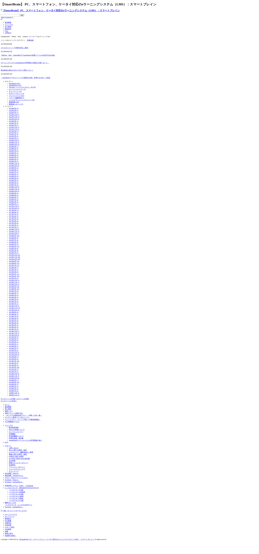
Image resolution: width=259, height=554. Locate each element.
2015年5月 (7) (13, 270)
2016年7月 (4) (13, 240)
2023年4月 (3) (13, 108)
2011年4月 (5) (13, 365)
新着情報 (30, 40)
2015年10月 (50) (14, 259)
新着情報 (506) (14, 102)
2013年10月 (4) (14, 310)
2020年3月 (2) (13, 157)
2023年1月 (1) (13, 113)
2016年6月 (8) (13, 242)
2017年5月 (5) (13, 219)
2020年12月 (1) (14, 140)
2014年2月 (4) (13, 302)
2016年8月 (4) (13, 238)
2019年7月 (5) (13, 172)
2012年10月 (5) (14, 336)
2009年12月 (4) (14, 393)
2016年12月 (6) (14, 229)
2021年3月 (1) (13, 136)
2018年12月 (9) (14, 187)
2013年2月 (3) (13, 327)
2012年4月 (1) (13, 346)
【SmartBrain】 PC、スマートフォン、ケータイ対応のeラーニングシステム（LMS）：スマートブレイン (56, 539)
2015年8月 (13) (14, 263)
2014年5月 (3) (13, 295)
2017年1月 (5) (13, 227)
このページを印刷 (22, 399)
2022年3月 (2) (13, 123)
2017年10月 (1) (14, 208)
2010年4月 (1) (13, 384)
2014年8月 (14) (14, 289)
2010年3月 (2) (13, 386)
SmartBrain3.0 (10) (15, 85)
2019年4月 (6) (13, 178)
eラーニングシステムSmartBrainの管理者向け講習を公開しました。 (25, 63)
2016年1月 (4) (13, 253)
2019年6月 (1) (13, 174)
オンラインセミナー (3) (17, 89)
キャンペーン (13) (15, 91)
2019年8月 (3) (13, 170)
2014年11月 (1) (14, 282)
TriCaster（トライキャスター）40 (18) (22, 87)
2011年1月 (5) (13, 372)
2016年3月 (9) (13, 248)
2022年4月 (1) (13, 121)
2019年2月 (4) (13, 183)
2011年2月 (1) (13, 369)
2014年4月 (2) (13, 297)
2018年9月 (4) (13, 193)
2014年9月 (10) (14, 287)
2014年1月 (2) (13, 304)
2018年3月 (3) (13, 202)
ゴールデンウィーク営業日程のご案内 (14, 48)
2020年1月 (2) (13, 161)
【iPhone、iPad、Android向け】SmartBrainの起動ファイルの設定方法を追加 (28, 55)
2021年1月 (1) (13, 138)
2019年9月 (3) (13, 168)
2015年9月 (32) (14, 261)
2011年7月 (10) (14, 361)
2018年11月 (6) (14, 189)
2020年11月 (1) (14, 142)
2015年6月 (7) (13, 268)
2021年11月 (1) (14, 130)
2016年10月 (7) (14, 234)
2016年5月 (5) (13, 244)
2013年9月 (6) (13, 312)
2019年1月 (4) (13, 185)
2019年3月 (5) (13, 180)
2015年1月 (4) (13, 278)
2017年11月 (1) (14, 206)
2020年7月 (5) (13, 151)
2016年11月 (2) (14, 231)
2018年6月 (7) (13, 197)
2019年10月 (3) (14, 166)
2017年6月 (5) (13, 217)
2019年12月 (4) (14, 164)
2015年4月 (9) (13, 272)
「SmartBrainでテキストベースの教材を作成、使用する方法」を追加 (25, 78)
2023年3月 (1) (13, 110)
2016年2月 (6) (13, 251)
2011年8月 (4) (13, 359)
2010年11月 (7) (14, 376)
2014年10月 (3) (14, 285)
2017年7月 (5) (13, 214)
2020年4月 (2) (13, 155)
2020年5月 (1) (13, 153)
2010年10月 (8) (14, 378)
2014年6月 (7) (13, 293)
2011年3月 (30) (14, 367)
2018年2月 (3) (13, 204)
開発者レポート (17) (16, 104)
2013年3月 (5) (13, 325)
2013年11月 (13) (14, 308)
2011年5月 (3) (13, 363)
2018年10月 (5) (14, 191)
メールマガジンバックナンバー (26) (22, 100)
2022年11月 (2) (14, 117)
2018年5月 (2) (13, 200)
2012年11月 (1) (14, 333)
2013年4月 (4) (13, 323)
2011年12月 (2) (14, 352)
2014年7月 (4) (13, 291)
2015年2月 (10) (14, 276)
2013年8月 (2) (13, 314)
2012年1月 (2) (13, 350)
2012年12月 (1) (14, 331)
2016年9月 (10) (14, 236)
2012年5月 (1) (13, 344)
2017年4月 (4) (13, 221)
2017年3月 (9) (13, 223)
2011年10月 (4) (14, 355)
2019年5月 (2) (13, 176)
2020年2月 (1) (13, 159)
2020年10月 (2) (14, 144)
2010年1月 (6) (13, 391)
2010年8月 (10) (14, 382)
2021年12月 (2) (14, 127)
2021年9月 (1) (13, 132)
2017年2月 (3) (13, 225)
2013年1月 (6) (13, 329)
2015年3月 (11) (14, 274)
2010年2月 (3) (13, 389)
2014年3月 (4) (13, 299)
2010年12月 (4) (14, 374)
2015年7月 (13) (14, 265)
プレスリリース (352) (16, 96)
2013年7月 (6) (13, 316)
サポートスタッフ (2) (16, 93)
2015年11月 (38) (14, 257)
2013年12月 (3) (14, 306)
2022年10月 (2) (14, 119)
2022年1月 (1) (13, 125)
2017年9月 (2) (13, 210)
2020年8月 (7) (13, 149)
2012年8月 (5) (13, 340)
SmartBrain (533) (14, 83)
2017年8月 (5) (13, 212)
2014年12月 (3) (14, 280)
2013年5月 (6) (13, 321)
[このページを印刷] (8, 399)
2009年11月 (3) (14, 395)
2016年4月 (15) (14, 246)
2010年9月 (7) (13, 380)
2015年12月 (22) (14, 255)
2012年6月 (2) (13, 342)
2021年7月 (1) (13, 134)
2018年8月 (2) (13, 195)
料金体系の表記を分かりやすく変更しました (17, 70)
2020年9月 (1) (13, 147)
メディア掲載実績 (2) (16, 98)
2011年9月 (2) (13, 357)
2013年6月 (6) (13, 319)
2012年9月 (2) (13, 338)
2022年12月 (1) (14, 115)
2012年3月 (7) (13, 348)
